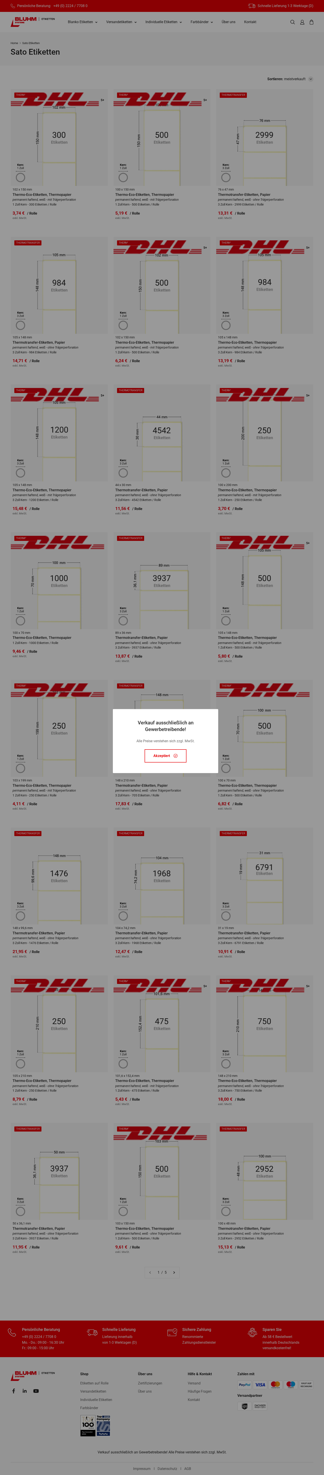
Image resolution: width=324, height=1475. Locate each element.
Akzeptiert (161, 756)
